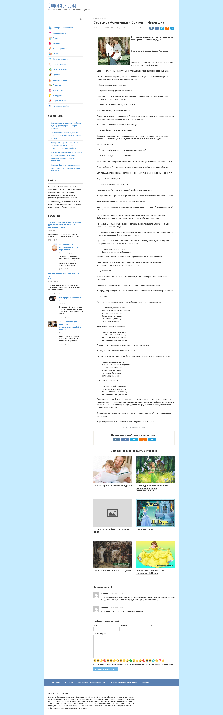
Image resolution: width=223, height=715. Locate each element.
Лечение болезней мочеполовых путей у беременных (68, 247)
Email (124, 625)
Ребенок (56, 43)
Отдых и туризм (60, 69)
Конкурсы (57, 95)
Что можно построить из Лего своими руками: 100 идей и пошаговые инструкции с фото (64, 224)
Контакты (146, 683)
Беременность (59, 33)
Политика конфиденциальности (91, 683)
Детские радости (60, 59)
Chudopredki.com (62, 5)
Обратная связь (59, 101)
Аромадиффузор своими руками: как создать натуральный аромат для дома (65, 168)
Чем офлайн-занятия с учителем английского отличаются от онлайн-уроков (66, 135)
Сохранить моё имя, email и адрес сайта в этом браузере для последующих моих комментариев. (135, 665)
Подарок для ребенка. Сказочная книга (111, 530)
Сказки (126, 28)
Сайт (151, 625)
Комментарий (99, 634)
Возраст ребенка (60, 49)
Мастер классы (59, 90)
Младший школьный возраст (70, 333)
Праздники (57, 75)
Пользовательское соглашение (123, 683)
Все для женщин (60, 80)
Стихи (55, 54)
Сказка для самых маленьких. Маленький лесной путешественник (152, 488)
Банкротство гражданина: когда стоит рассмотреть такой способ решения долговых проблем (65, 145)
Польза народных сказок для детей (112, 485)
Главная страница (99, 18)
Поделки (51, 230)
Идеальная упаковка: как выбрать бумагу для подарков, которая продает (66, 126)
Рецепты (57, 85)
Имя (95, 625)
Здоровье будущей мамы (68, 253)
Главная (62, 303)
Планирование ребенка (63, 28)
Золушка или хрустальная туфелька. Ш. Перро (150, 571)
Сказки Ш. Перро (145, 529)
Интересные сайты (61, 106)
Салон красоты (59, 64)
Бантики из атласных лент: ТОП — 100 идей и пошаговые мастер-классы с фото (64, 276)
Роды (55, 38)
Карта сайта (56, 683)
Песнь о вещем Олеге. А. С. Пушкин (112, 570)
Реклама (69, 683)
